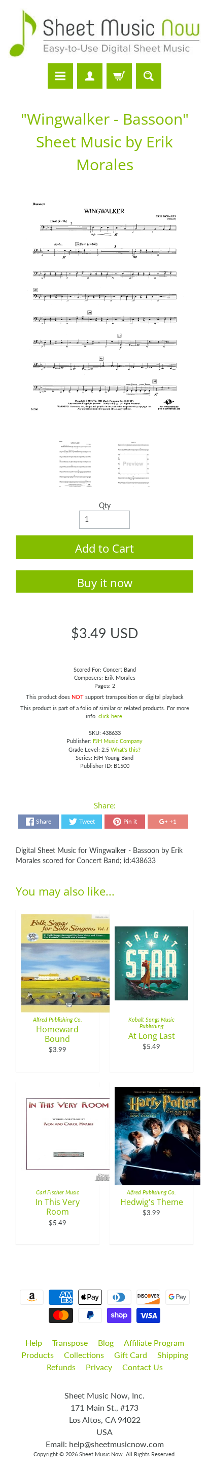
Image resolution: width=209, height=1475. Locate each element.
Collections (84, 1355)
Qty (105, 505)
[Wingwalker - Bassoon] (75, 464)
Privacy (99, 1367)
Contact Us (142, 1367)
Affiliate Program (154, 1342)
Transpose (70, 1342)
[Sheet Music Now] (104, 33)
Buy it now (104, 582)
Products (37, 1355)
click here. (111, 716)
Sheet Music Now (101, 1454)
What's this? (126, 749)
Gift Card (130, 1355)
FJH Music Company (118, 741)
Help (33, 1342)
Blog (106, 1342)
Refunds (61, 1367)
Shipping (172, 1355)
